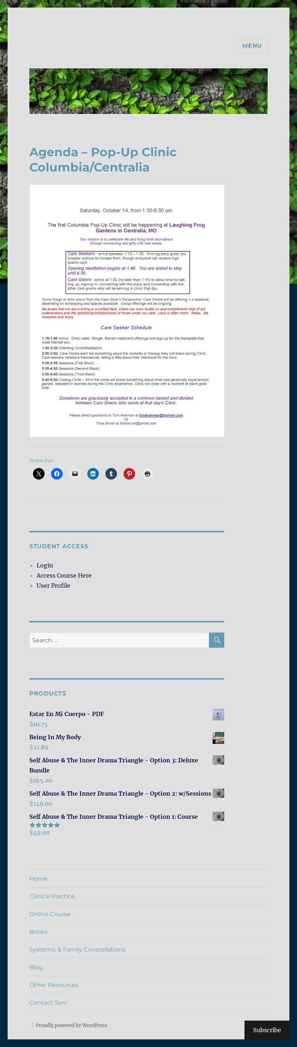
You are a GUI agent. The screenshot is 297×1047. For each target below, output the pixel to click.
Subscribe (267, 1030)
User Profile (53, 585)
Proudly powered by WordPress (72, 1025)
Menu (252, 45)
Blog (36, 967)
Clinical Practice (52, 896)
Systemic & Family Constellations (77, 949)
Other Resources (53, 985)
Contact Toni (47, 1002)
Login (45, 565)
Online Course (50, 914)
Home (38, 878)
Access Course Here (64, 575)
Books (38, 931)
